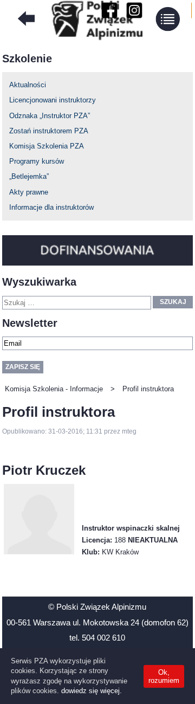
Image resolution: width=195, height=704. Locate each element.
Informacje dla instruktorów (51, 207)
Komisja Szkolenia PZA (46, 146)
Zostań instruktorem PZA (48, 131)
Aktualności (27, 85)
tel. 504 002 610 (97, 637)
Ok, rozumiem (163, 676)
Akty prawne (28, 192)
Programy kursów (36, 161)
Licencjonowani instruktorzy (52, 100)
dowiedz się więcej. (91, 691)
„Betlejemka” (29, 176)
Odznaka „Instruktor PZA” (49, 116)
